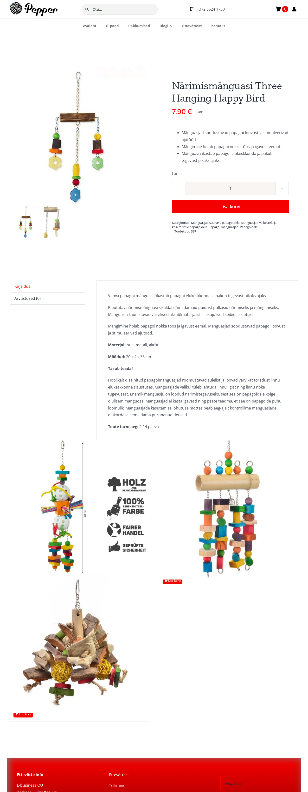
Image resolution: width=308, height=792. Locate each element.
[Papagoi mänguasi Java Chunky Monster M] (79, 643)
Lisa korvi (230, 206)
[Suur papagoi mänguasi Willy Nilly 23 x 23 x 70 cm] (79, 509)
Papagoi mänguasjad (223, 227)
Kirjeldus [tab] (22, 286)
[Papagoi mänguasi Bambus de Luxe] (228, 509)
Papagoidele (248, 227)
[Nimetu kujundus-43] (78, 135)
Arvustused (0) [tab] (27, 298)
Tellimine (117, 785)
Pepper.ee (233, 783)
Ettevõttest (119, 775)
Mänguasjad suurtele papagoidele (215, 222)
